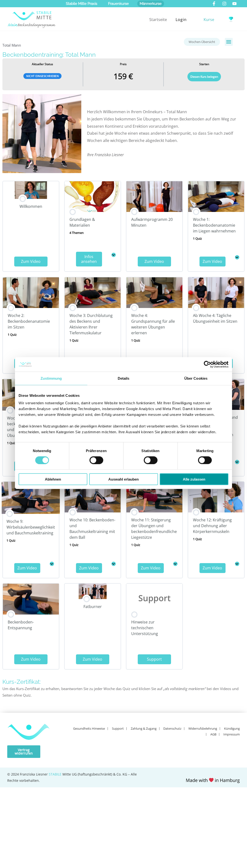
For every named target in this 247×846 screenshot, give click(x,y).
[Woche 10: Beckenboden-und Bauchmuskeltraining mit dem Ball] (113, 564)
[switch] (96, 460)
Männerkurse (151, 3)
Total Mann (11, 45)
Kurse (209, 19)
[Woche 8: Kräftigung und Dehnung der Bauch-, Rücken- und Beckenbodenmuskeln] (237, 462)
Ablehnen (53, 479)
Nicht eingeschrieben (42, 76)
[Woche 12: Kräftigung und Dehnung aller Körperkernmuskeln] (237, 564)
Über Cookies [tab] (195, 378)
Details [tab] (124, 378)
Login (181, 19)
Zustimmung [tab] (51, 378)
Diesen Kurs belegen (204, 77)
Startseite (158, 19)
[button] (229, 42)
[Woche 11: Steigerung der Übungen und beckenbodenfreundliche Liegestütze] (175, 564)
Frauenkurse (118, 3)
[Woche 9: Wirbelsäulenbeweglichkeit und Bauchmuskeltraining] (52, 564)
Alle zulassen (194, 479)
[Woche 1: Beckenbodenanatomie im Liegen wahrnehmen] (237, 257)
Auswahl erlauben (123, 479)
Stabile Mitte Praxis (81, 3)
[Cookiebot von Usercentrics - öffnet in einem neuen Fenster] (207, 364)
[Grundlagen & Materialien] (113, 255)
